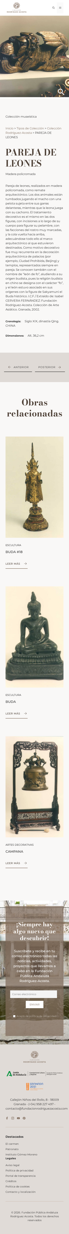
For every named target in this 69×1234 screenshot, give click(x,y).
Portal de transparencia (21, 1175)
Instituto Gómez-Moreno (21, 1154)
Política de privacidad (19, 1170)
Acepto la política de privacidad (36, 1016)
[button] (53, 7)
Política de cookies (18, 1186)
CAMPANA (14, 852)
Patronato (12, 1149)
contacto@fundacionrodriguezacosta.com (37, 1108)
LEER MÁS (13, 563)
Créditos (11, 1181)
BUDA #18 (14, 552)
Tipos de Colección (31, 128)
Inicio (10, 128)
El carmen (12, 1143)
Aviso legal (13, 1165)
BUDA (11, 702)
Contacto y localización (21, 1192)
